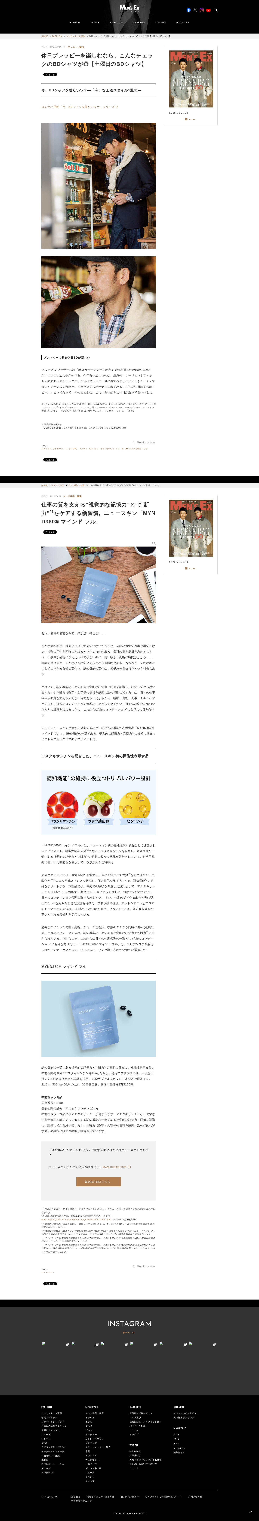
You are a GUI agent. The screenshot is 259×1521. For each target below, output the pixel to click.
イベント (46, 1443)
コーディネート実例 (75, 36)
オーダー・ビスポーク (52, 1452)
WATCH (95, 23)
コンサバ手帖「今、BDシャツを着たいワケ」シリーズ (78, 106)
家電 (87, 1452)
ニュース (46, 1435)
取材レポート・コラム (52, 1464)
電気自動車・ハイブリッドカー (146, 1422)
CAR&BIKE (139, 23)
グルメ (88, 1426)
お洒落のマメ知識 (50, 1456)
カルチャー (91, 1435)
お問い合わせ (195, 1497)
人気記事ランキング (184, 1418)
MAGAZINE (182, 23)
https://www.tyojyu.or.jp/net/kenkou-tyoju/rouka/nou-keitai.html (76, 1219)
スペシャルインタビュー (186, 1413)
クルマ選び (135, 1418)
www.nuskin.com (115, 1166)
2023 (176, 1444)
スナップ (46, 1469)
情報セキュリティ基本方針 (100, 1497)
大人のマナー (92, 1460)
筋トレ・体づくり (94, 1439)
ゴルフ (88, 1430)
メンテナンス (48, 1473)
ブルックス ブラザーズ (52, 449)
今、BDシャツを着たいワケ (135, 449)
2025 (176, 1434)
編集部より (179, 1453)
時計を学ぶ (135, 1451)
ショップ (46, 1439)
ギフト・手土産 (93, 1469)
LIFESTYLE (116, 23)
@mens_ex (129, 1332)
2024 (176, 1439)
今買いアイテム (49, 1418)
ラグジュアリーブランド (54, 1447)
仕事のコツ (91, 1464)
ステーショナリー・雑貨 (98, 1447)
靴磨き (44, 1460)
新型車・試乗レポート (141, 1413)
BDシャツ (94, 449)
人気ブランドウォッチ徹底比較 (146, 1460)
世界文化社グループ (81, 1501)
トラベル (90, 1418)
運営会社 (76, 1497)
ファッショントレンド (52, 1422)
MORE (192, 119)
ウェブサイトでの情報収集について (163, 1497)
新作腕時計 (135, 1456)
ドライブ (134, 1435)
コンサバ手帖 (70, 449)
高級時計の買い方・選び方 (143, 1464)
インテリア (91, 1443)
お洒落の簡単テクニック (54, 1426)
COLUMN (160, 23)
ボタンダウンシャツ (110, 449)
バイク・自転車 (138, 1426)
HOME (44, 36)
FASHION (75, 23)
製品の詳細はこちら (97, 1181)
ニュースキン (47, 1273)
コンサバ (83, 449)
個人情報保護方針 (130, 1497)
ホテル (88, 1422)
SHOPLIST (179, 1448)
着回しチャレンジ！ (51, 1430)
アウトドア (91, 1456)
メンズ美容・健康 (76, 486)
